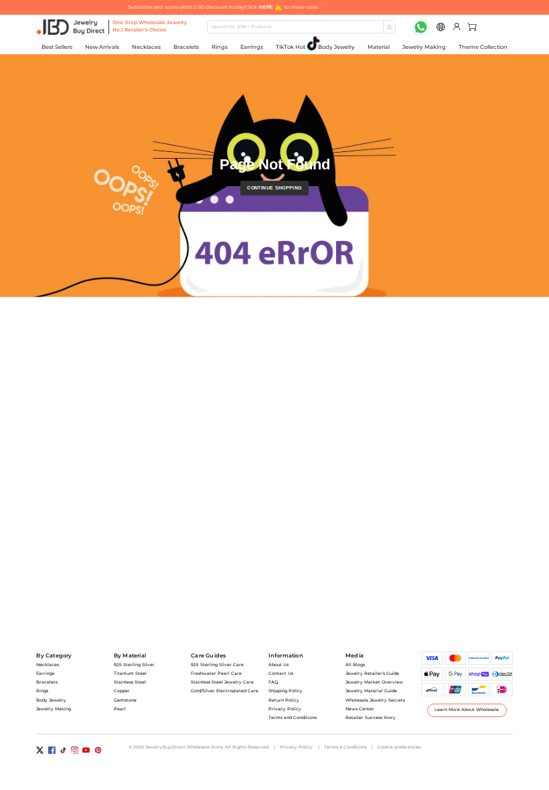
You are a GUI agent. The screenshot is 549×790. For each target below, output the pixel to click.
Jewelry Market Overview (374, 682)
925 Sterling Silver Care (217, 664)
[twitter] (40, 750)
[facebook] (52, 750)
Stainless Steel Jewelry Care (222, 682)
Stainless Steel (130, 682)
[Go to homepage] (70, 27)
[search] (389, 27)
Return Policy (283, 700)
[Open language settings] (441, 27)
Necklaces (146, 47)
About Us (278, 664)
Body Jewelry (336, 47)
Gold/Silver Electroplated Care (224, 691)
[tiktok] (63, 750)
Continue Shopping (274, 188)
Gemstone (125, 700)
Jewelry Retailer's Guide (372, 673)
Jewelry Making (424, 47)
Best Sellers (57, 47)
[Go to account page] (457, 27)
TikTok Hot (290, 47)
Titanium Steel (130, 673)
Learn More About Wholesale (467, 709)
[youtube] (86, 750)
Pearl (120, 709)
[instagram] (74, 750)
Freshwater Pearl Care (216, 673)
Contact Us (280, 673)
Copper (122, 691)
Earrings (251, 47)
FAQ (273, 682)
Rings (220, 47)
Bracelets (186, 47)
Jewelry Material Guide (371, 691)
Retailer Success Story (370, 717)
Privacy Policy (284, 709)
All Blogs (355, 664)
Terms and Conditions (292, 717)
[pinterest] (98, 750)
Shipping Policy (285, 691)
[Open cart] (470, 27)
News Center (359, 709)
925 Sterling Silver (134, 664)
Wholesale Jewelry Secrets (375, 700)
